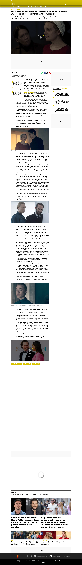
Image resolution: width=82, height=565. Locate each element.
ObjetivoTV (13, 450)
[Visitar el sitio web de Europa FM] (54, 556)
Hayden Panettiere (50, 0)
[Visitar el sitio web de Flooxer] (69, 556)
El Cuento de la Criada (16, 363)
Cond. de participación (63, 560)
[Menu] (70, 6)
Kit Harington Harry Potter (62, 0)
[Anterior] (18, 1)
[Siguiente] (70, 1)
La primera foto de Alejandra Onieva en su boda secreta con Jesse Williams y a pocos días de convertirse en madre (54, 522)
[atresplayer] (65, 4)
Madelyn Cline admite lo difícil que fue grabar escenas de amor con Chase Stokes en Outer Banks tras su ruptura (62, 101)
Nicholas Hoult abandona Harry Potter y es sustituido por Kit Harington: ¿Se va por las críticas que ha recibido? (25, 522)
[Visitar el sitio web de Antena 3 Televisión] (27, 556)
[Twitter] (12, 74)
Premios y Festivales (25, 6)
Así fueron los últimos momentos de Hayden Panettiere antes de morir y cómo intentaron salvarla (63, 542)
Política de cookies (55, 560)
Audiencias (47, 6)
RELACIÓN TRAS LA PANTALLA (60, 97)
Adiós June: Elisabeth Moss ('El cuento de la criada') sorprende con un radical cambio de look (17, 83)
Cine (32, 6)
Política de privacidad (48, 560)
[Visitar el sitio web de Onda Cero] (50, 556)
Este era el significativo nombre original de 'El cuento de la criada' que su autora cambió (17, 88)
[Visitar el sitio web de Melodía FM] (58, 556)
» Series (16, 450)
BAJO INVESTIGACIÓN (59, 105)
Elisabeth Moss (36, 363)
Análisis (41, 6)
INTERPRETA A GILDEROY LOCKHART (18, 515)
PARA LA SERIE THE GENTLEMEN (17, 540)
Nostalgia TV (36, 6)
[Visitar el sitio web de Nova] (39, 556)
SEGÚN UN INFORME (58, 90)
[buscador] (70, 4)
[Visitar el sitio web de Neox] (35, 556)
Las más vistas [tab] (56, 88)
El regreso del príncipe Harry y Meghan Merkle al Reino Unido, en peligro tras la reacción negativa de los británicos (18, 543)
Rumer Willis (56, 0)
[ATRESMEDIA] (15, 556)
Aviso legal (42, 560)
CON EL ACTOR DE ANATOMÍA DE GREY (49, 515)
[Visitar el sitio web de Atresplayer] (64, 556)
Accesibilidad (43, 562)
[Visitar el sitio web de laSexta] (31, 556)
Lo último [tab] (64, 88)
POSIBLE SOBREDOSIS (60, 540)
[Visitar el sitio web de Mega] (43, 556)
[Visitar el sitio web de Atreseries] (46, 556)
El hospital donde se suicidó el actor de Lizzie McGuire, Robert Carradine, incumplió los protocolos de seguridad (62, 94)
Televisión (18, 6)
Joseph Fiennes (27, 363)
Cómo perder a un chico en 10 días (24, 0)
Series (13, 6)
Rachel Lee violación (43, 0)
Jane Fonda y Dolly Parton (35, 0)
